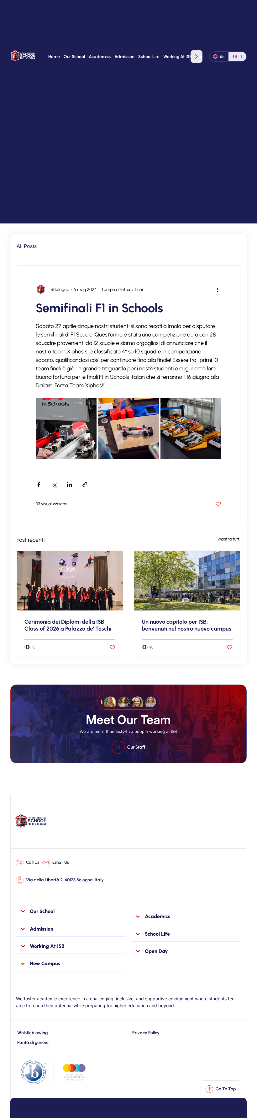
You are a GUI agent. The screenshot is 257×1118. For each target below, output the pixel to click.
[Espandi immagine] (66, 428)
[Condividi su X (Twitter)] (54, 484)
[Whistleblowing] (67, 1032)
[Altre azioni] (217, 289)
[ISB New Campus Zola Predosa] (187, 580)
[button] (74, 56)
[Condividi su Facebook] (39, 484)
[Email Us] (55, 862)
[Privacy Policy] (186, 1032)
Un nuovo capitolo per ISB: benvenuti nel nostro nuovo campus (186, 625)
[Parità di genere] (67, 1042)
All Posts (27, 246)
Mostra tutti (229, 539)
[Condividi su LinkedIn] (69, 484)
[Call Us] (27, 862)
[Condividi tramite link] (85, 484)
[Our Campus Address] (60, 880)
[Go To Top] (221, 1089)
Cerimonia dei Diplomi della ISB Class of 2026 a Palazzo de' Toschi (67, 625)
